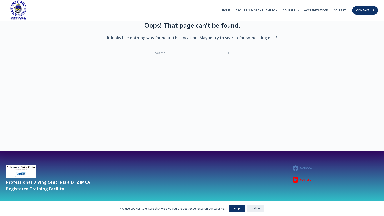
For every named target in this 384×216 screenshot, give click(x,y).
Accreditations (316, 10)
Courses (289, 10)
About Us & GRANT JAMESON (256, 10)
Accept (237, 208)
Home (226, 10)
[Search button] (228, 53)
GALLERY (340, 10)
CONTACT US (365, 10)
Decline (255, 208)
